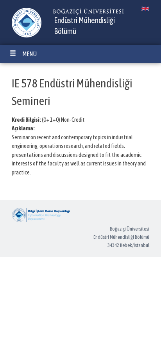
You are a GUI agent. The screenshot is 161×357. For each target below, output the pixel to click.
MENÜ (29, 53)
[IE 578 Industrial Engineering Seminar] (145, 8)
